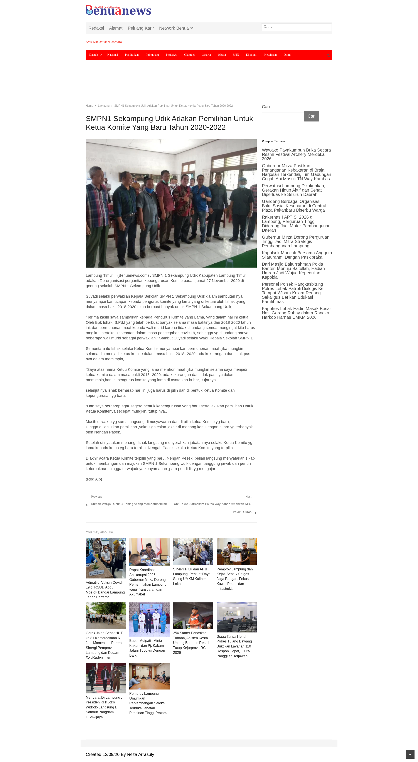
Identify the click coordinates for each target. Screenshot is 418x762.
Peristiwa (171, 54)
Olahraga (189, 54)
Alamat (116, 28)
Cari (266, 106)
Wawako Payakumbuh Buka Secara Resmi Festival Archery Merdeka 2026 (296, 154)
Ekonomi (251, 54)
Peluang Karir (141, 28)
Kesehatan (270, 54)
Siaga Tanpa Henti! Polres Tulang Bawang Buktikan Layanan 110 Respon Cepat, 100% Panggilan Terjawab (234, 646)
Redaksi (96, 28)
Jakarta (206, 54)
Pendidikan (132, 54)
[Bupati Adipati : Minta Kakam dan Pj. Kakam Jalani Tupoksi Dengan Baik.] (149, 619)
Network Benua (174, 28)
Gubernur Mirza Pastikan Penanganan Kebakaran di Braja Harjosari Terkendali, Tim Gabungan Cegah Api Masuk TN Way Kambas (296, 172)
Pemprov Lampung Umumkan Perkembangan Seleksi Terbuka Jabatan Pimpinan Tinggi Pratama (149, 703)
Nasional (112, 54)
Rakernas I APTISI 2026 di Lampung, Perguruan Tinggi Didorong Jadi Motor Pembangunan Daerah (296, 224)
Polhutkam (152, 54)
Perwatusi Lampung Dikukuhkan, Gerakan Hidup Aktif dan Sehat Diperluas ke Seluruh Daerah (293, 190)
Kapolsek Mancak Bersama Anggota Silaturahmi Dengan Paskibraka (297, 255)
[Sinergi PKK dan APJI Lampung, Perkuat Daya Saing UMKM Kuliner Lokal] (193, 551)
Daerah (93, 54)
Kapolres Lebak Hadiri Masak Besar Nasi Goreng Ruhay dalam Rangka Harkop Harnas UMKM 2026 (296, 313)
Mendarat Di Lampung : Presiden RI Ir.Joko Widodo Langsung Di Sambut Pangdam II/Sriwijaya (104, 707)
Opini (287, 54)
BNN (236, 54)
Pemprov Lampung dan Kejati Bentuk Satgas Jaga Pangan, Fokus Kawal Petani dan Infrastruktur (235, 579)
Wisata (222, 54)
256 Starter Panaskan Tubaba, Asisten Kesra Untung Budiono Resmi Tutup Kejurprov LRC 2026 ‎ (191, 642)
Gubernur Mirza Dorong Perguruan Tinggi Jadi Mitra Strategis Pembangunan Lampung (295, 241)
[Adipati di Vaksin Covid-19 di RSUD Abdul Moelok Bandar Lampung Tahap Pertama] (106, 558)
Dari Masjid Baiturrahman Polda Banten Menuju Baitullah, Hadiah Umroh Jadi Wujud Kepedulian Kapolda (293, 271)
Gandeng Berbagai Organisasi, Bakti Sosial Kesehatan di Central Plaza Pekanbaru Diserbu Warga (294, 205)
